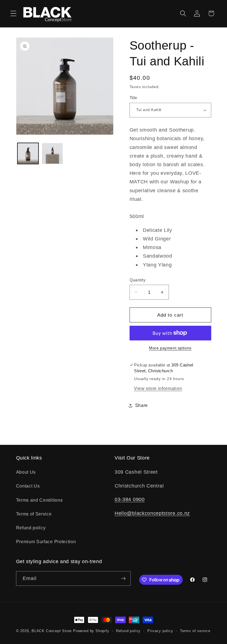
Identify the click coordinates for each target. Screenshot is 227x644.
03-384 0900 (130, 499)
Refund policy (31, 527)
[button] (13, 13)
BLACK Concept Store (52, 631)
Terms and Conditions (39, 499)
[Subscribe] (123, 578)
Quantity (138, 280)
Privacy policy (160, 631)
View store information (158, 388)
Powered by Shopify (91, 631)
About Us (26, 471)
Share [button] (141, 405)
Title (133, 97)
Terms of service (195, 631)
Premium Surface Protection (46, 541)
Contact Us (28, 485)
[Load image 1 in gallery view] (27, 153)
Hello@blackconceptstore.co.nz (152, 513)
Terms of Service (34, 513)
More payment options (170, 348)
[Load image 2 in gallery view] (52, 153)
